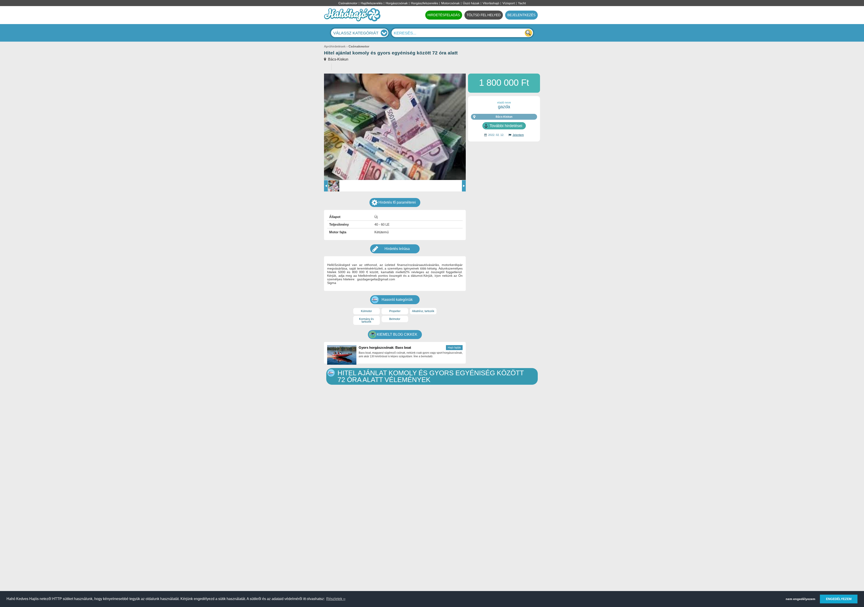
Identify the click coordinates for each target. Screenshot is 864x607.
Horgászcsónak (397, 3)
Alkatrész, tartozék (423, 311)
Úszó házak (471, 3)
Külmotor (366, 311)
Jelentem (518, 135)
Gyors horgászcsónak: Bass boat (385, 347)
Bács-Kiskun (337, 59)
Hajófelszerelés (371, 3)
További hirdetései (506, 126)
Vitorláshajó (491, 3)
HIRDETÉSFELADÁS (444, 15)
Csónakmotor (348, 3)
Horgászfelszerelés (424, 3)
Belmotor (394, 319)
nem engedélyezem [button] (800, 599)
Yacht (522, 3)
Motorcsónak (450, 3)
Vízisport (508, 3)
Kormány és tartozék (366, 320)
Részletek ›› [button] (335, 599)
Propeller (394, 311)
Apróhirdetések (335, 46)
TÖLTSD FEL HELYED (484, 15)
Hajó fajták (454, 347)
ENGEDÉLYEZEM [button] (839, 599)
